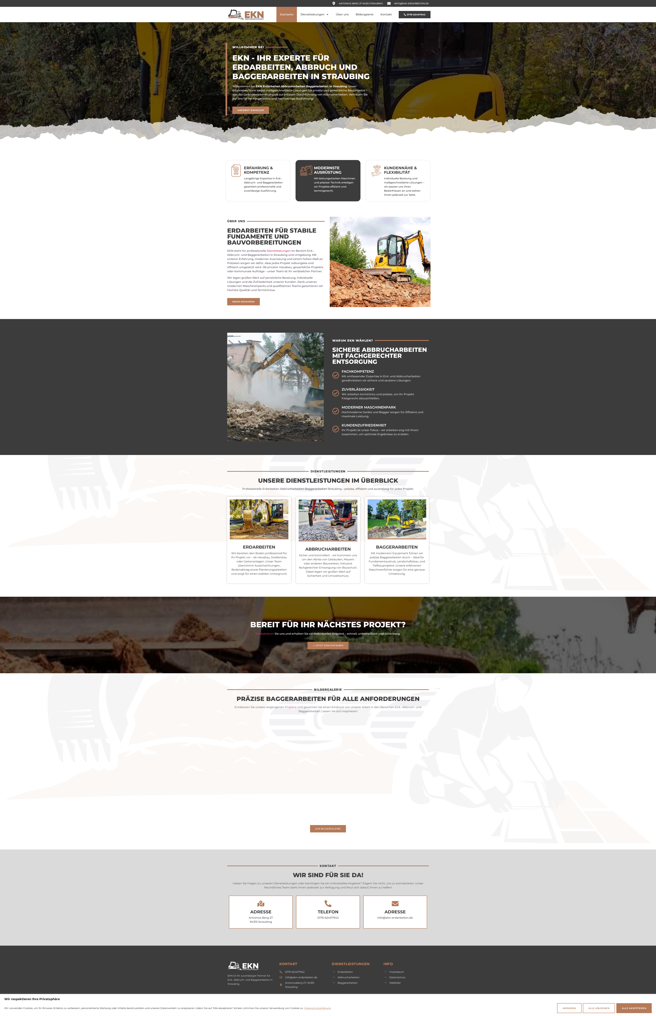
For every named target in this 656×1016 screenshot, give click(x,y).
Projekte (291, 707)
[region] (328, 1005)
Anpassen (569, 1008)
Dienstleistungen (312, 14)
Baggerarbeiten (397, 547)
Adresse (260, 911)
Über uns (342, 14)
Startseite (286, 14)
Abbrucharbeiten (328, 549)
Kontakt (386, 14)
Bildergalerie (364, 14)
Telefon (328, 911)
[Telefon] (328, 903)
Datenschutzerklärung (317, 1008)
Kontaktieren (264, 633)
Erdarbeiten (259, 547)
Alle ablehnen (599, 1008)
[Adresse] (260, 903)
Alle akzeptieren (634, 1008)
